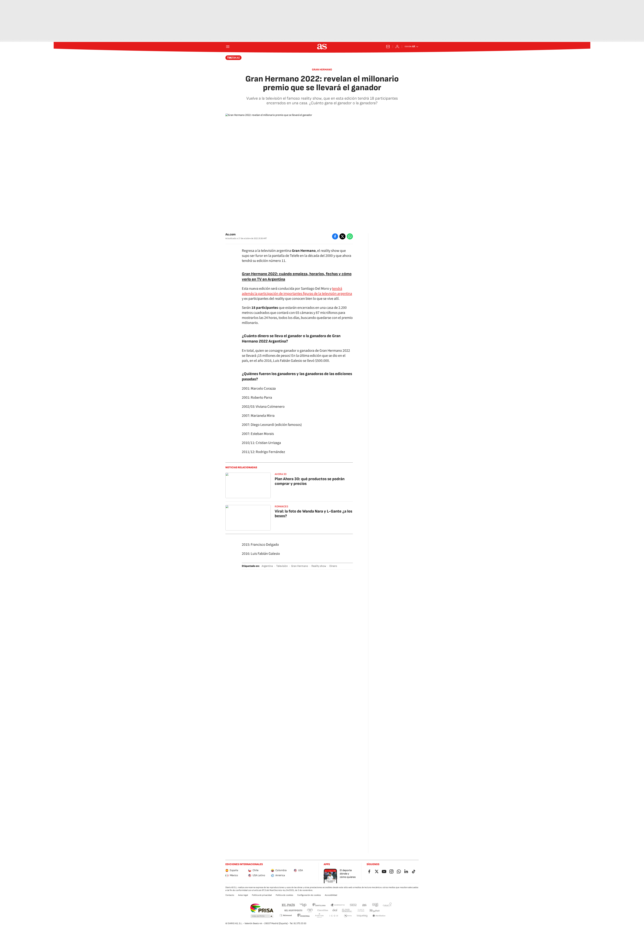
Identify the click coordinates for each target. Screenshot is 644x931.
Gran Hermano (299, 566)
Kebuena (374, 910)
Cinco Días (323, 910)
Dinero (333, 566)
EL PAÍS (288, 905)
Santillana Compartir (337, 905)
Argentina (267, 566)
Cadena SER (353, 905)
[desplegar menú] (227, 46)
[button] (262, 916)
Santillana (319, 905)
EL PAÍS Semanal (347, 910)
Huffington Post (293, 910)
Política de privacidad (262, 895)
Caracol (387, 905)
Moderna (303, 916)
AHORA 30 (280, 474)
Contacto (229, 895)
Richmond (285, 915)
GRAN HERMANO (322, 69)
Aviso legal (243, 895)
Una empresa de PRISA (262, 908)
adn (375, 905)
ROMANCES (281, 506)
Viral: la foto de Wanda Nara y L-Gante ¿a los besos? (313, 513)
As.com (230, 234)
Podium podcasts (319, 916)
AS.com (364, 905)
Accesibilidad (331, 895)
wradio (310, 910)
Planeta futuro (361, 910)
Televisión (282, 566)
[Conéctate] (397, 47)
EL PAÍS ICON (333, 916)
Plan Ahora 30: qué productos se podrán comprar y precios (309, 481)
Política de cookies (284, 895)
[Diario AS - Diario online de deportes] (322, 46)
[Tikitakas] (233, 57)
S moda (348, 916)
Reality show (318, 566)
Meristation (379, 916)
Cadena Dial (335, 910)
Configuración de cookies (309, 895)
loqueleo (362, 916)
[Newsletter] (388, 47)
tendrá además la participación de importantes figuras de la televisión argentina (297, 291)
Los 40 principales (303, 905)
